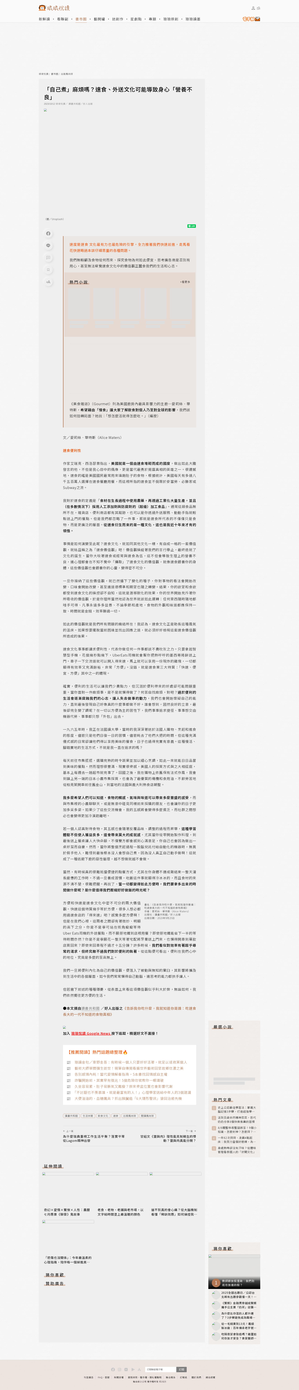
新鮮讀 (44, 18)
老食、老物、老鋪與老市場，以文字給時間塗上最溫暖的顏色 (121, 1211)
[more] (185, 281)
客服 (107, 1377)
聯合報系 (171, 1377)
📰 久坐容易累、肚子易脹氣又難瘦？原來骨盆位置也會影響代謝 (119, 1086)
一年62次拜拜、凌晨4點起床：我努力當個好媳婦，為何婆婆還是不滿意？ (237, 1140)
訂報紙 (183, 1377)
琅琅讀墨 (193, 18)
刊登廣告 (89, 1377)
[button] (48, 257)
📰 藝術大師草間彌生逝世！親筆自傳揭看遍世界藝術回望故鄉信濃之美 (125, 1068)
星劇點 (136, 18)
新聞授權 (119, 1377)
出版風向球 (67, 74)
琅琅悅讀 (43, 74)
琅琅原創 (171, 18)
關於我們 (196, 1377)
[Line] (48, 245)
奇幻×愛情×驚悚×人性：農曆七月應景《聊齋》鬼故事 (67, 1211)
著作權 (143, 1377)
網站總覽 (210, 1377)
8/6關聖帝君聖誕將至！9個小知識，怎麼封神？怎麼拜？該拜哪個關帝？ (237, 1130)
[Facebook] (48, 233)
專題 (152, 18)
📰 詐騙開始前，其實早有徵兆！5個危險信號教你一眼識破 (115, 1080)
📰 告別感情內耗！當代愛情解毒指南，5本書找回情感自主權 (116, 1074)
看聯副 (63, 18)
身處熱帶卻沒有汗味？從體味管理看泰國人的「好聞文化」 (237, 1150)
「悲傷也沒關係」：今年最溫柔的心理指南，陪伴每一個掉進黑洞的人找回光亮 (68, 1262)
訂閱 (181, 1369)
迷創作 (118, 18)
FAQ (100, 1377)
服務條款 (133, 1377)
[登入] (253, 8)
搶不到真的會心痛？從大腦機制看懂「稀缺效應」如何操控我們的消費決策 (174, 1214)
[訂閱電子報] (250, 19)
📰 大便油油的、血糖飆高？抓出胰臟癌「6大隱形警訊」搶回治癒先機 (124, 1098)
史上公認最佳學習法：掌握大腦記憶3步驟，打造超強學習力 (237, 1109)
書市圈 (81, 18)
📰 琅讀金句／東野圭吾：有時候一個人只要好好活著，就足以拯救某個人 (126, 1062)
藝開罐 (99, 18)
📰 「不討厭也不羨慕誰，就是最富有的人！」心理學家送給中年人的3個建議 (128, 1092)
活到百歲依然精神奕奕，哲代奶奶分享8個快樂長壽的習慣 (237, 1120)
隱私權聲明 (156, 1377)
